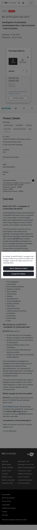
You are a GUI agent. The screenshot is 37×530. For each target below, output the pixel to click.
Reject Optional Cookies (18, 268)
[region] (18, 265)
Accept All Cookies (18, 274)
